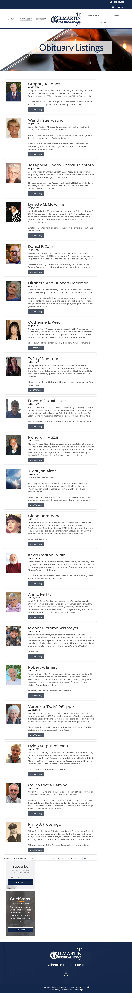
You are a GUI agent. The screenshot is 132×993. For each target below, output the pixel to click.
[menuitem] (12, 19)
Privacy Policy (54, 989)
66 (85, 858)
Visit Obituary (36, 109)
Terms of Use (66, 989)
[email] (66, 974)
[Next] (95, 858)
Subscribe (20, 882)
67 (90, 858)
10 (76, 858)
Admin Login (78, 989)
